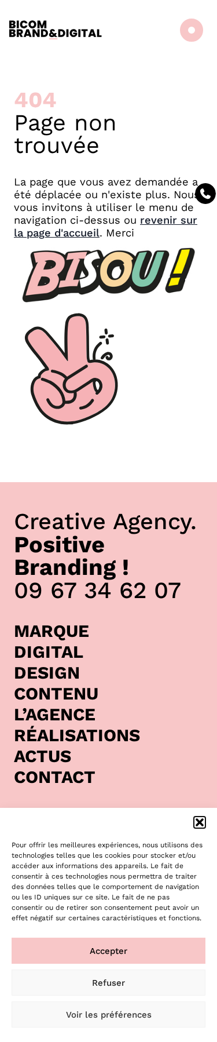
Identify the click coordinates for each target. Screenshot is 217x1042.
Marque (51, 631)
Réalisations (77, 735)
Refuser (108, 983)
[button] (199, 822)
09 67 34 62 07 (97, 590)
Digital (48, 652)
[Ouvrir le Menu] (189, 30)
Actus (42, 756)
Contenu (56, 693)
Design (47, 672)
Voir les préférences (109, 1015)
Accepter (108, 951)
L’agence (54, 714)
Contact (54, 777)
